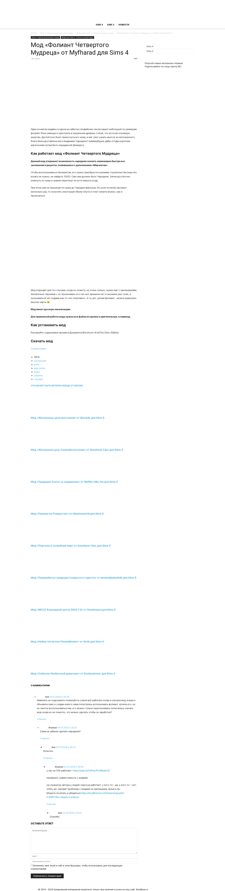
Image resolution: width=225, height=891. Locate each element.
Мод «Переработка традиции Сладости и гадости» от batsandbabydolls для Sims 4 (83, 577)
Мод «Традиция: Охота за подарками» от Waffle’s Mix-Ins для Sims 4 (74, 481)
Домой (34, 33)
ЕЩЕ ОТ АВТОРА (74, 385)
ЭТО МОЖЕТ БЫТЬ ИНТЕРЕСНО (48, 385)
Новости (123, 24)
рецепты (38, 375)
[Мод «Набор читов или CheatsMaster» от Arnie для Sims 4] (47, 636)
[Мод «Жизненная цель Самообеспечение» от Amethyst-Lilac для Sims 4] (47, 444)
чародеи (38, 379)
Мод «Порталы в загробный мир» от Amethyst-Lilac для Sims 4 (71, 545)
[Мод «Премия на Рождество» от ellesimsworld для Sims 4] (47, 508)
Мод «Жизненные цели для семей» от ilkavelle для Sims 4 (67, 417)
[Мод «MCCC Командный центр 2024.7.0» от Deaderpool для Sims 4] (47, 604)
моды (37, 371)
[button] (190, 24)
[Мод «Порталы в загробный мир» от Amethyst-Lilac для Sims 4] (47, 540)
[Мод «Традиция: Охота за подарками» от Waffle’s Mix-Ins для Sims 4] (47, 476)
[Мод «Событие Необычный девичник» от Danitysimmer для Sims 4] (47, 668)
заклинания (40, 360)
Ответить (42, 719)
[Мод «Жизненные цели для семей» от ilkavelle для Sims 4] (47, 412)
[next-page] (31, 679)
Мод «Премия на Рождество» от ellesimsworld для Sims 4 (67, 513)
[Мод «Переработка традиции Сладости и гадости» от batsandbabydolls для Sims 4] (47, 572)
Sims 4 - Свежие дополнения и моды (56, 33)
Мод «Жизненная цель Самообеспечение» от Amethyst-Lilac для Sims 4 (77, 449)
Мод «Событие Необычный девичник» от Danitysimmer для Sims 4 (73, 673)
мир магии (39, 368)
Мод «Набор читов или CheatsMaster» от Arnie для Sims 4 (67, 641)
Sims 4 (99, 24)
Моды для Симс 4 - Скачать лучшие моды (95, 33)
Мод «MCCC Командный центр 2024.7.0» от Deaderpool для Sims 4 (73, 609)
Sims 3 (110, 24)
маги (36, 364)
